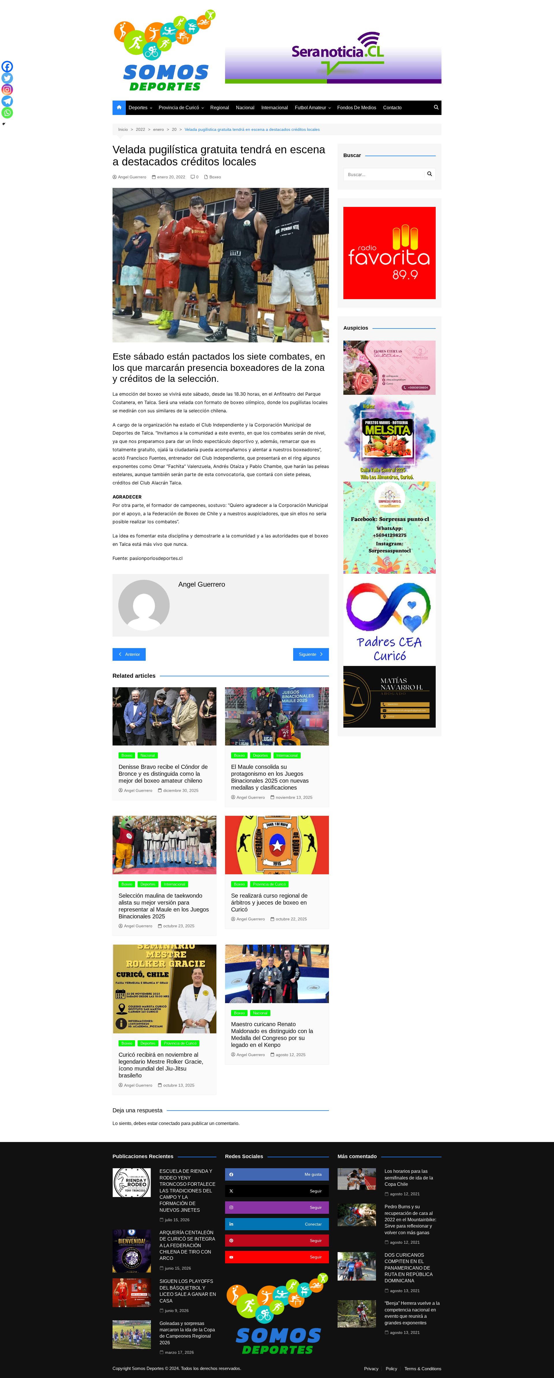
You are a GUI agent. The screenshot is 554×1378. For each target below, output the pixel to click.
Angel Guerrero (132, 177)
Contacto (392, 107)
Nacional (245, 107)
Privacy (371, 1368)
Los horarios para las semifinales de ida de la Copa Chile (409, 1178)
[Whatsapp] (7, 112)
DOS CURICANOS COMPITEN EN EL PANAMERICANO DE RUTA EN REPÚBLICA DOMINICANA (409, 1268)
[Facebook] (7, 66)
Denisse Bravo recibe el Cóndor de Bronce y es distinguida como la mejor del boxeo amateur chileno (163, 774)
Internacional (274, 107)
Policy (391, 1368)
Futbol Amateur (310, 107)
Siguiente (307, 654)
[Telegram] (7, 101)
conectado (169, 1123)
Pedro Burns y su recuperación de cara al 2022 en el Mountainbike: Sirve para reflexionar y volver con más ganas (410, 1219)
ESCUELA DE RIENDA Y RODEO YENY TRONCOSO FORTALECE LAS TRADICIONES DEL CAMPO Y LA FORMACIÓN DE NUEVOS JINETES (188, 1190)
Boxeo (215, 177)
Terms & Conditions (423, 1368)
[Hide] (3, 124)
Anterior (132, 654)
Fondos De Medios (356, 107)
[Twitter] (7, 78)
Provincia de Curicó (179, 107)
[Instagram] (7, 89)
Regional (219, 107)
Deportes (138, 107)
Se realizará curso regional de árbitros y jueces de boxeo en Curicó (269, 902)
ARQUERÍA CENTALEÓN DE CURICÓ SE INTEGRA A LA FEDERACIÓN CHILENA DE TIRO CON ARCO (187, 1245)
